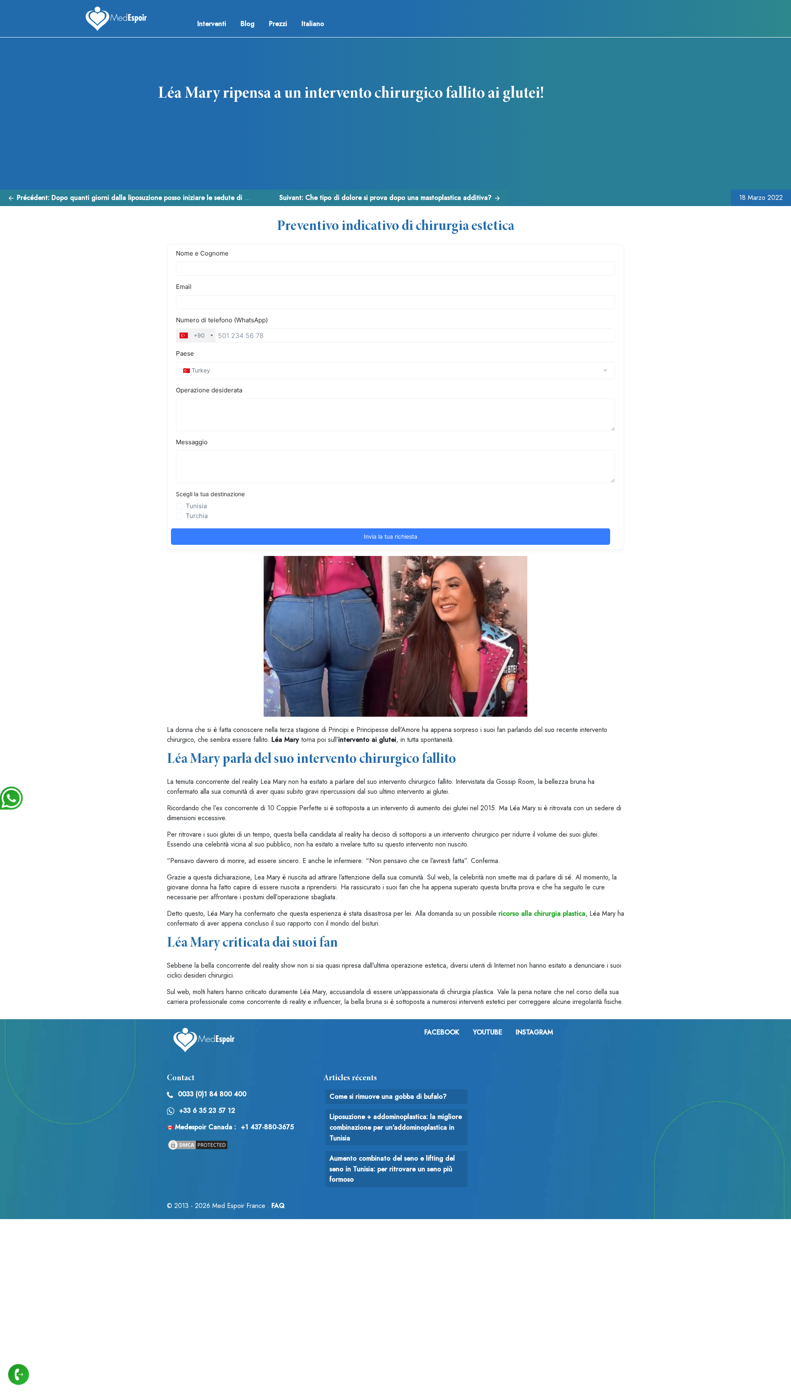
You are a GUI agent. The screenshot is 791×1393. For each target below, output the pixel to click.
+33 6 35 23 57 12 (207, 1110)
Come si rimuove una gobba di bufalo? (388, 1096)
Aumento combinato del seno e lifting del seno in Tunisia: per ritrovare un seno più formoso (392, 1169)
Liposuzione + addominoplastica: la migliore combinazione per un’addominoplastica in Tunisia (396, 1127)
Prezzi (278, 23)
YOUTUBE (487, 1032)
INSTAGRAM (534, 1032)
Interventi (211, 23)
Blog (248, 23)
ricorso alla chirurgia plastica (541, 913)
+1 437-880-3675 (267, 1127)
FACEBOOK (441, 1032)
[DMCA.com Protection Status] (198, 1144)
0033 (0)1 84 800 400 (212, 1094)
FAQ (278, 1205)
